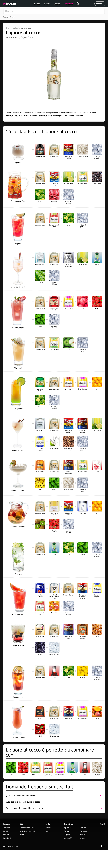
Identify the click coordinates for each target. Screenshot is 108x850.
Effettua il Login (99, 4)
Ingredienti (68, 4)
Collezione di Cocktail (27, 831)
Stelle (22, 835)
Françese (83, 828)
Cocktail (57, 4)
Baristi (47, 4)
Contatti (47, 831)
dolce (31, 37)
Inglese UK (67, 828)
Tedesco (66, 831)
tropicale (24, 37)
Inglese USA (68, 838)
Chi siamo (48, 828)
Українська (83, 831)
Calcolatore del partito (27, 828)
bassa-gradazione (11, 37)
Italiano (82, 838)
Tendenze (36, 4)
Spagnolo (67, 835)
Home (7, 28)
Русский (82, 835)
